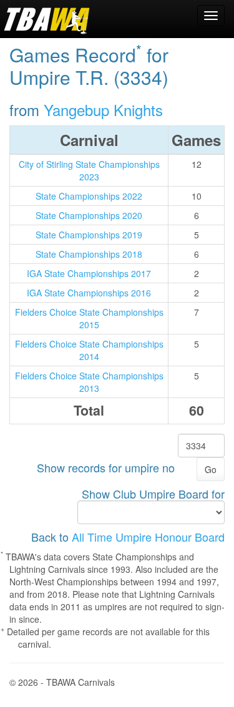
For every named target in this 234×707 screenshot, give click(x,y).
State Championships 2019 (89, 234)
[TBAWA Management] (47, 18)
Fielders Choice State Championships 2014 (89, 350)
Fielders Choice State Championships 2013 (89, 381)
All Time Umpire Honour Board (148, 537)
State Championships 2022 (89, 196)
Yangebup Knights (103, 109)
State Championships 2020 (89, 215)
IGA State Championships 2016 (89, 292)
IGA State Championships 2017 (89, 273)
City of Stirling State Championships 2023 (89, 170)
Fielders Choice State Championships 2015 (89, 318)
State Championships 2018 (89, 254)
